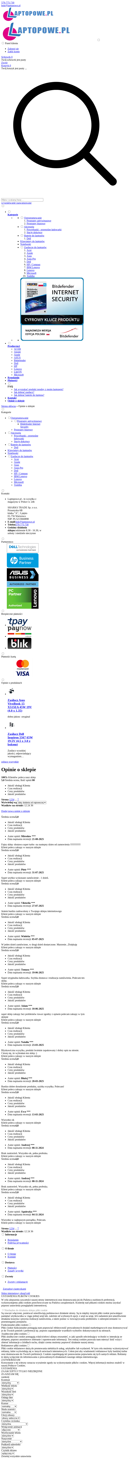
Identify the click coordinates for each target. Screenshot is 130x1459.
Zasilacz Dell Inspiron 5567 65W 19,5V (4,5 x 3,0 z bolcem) (20, 739)
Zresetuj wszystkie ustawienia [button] (16, 1456)
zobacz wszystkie (10, 761)
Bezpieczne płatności (11, 614)
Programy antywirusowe (39, 220)
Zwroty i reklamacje (18, 1281)
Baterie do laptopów (34, 235)
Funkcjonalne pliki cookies (14, 1325)
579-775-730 (7, 2)
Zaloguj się (13, 48)
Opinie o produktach (11, 682)
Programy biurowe (36, 223)
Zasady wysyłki (15, 1270)
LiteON (18, 372)
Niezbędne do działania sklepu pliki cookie (25, 1310)
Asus (29, 256)
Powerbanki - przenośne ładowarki (44, 229)
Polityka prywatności (18, 1242)
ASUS (17, 357)
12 (25, 805)
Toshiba (31, 276)
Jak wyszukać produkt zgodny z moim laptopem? (38, 389)
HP (15, 366)
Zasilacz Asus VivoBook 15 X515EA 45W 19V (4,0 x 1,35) (20, 705)
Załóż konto (14, 51)
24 (28, 805)
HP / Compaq (33, 264)
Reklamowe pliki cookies (14, 1345)
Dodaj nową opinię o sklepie (15, 811)
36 (32, 805)
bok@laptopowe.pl (10, 5)
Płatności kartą (8, 656)
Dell (29, 238)
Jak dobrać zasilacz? (24, 392)
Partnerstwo (7, 541)
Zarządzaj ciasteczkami (14, 1288)
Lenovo (30, 270)
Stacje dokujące (34, 232)
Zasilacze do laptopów (35, 247)
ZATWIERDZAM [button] (10, 1359)
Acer (29, 250)
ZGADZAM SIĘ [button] (10, 1374)
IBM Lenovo (33, 267)
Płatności (12, 1268)
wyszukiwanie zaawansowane (16, 203)
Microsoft (31, 273)
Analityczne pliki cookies (14, 1333)
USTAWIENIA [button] (9, 1368)
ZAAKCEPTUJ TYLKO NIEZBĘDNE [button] (21, 1371)
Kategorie (6, 412)
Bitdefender (20, 360)
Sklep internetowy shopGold (15, 1293)
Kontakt (5, 493)
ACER (17, 349)
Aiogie (17, 351)
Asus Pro (31, 258)
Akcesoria (29, 226)
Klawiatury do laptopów (32, 241)
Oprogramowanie (33, 217)
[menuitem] (68, 276)
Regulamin (13, 1240)
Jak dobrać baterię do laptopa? (29, 395)
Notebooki (25, 244)
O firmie (12, 1254)
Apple (30, 253)
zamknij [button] (5, 1377)
